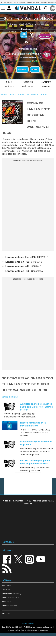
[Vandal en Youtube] (41, 559)
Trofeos (35, 69)
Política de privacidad (11, 597)
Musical (23, 24)
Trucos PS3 (22, 69)
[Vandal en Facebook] (7, 559)
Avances (46, 82)
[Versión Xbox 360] (31, 34)
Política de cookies (9, 606)
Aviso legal (6, 602)
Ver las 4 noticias (10, 396)
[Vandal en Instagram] (29, 559)
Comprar (45, 36)
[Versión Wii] (27, 41)
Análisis (9, 86)
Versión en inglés (28, 623)
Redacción (6, 585)
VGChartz (6, 614)
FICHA (9, 82)
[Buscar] (46, 8)
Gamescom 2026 (11, 2)
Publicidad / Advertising (11, 594)
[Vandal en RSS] (7, 568)
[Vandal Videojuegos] (28, 7)
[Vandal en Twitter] (18, 559)
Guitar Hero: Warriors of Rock (28, 18)
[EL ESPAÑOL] (53, 8)
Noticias (28, 82)
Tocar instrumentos (38, 24)
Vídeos (46, 86)
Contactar (6, 589)
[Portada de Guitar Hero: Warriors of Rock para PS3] (12, 111)
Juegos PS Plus (32, 2)
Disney (22, 2)
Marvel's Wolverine (48, 2)
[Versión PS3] (23, 35)
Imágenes (27, 86)
